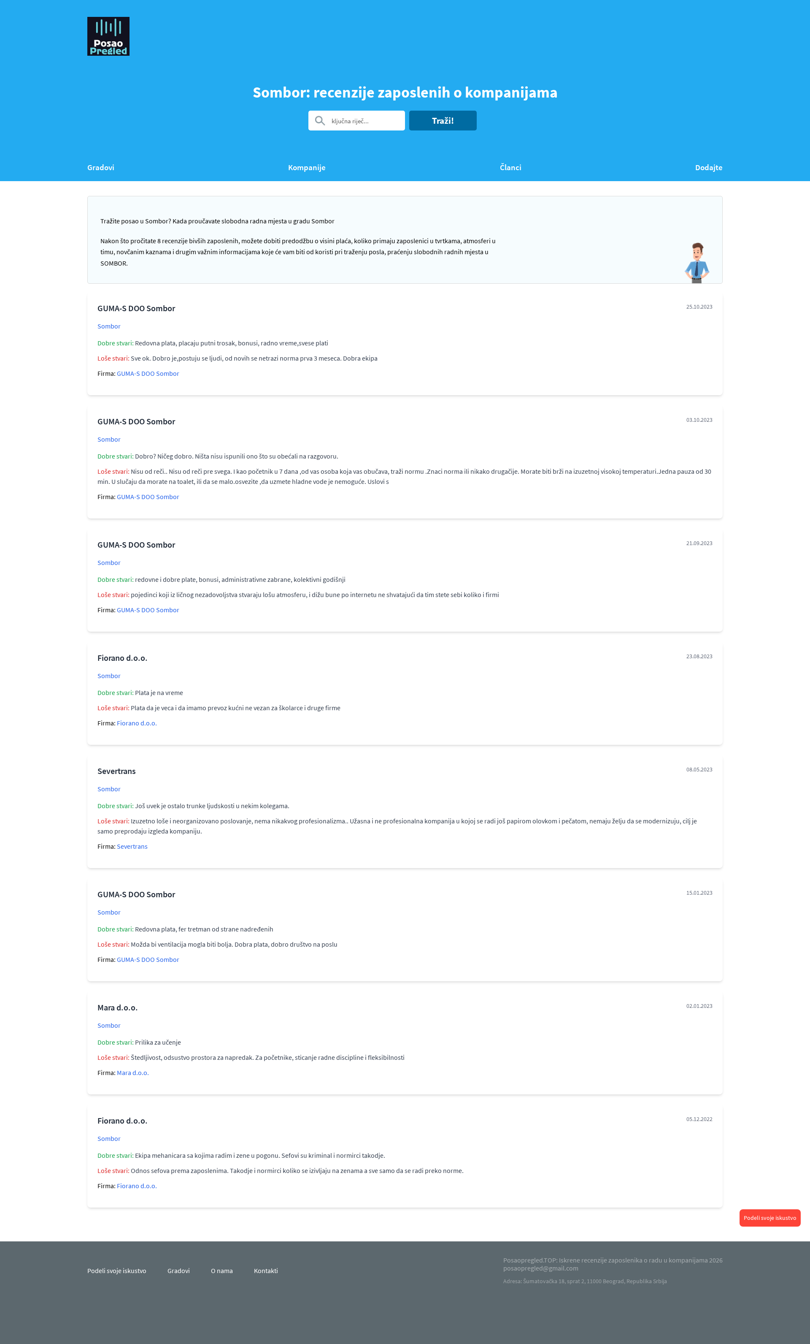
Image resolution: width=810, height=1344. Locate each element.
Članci (510, 167)
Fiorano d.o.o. (137, 723)
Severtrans (132, 846)
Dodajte (709, 167)
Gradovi (100, 167)
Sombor (109, 326)
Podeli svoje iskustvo (770, 1218)
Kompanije (307, 167)
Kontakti (266, 1270)
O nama (222, 1270)
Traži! (443, 120)
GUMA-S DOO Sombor (148, 373)
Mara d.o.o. (133, 1072)
